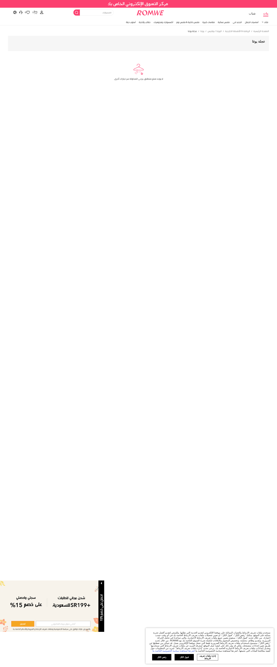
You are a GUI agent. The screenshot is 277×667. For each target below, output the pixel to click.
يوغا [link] (202, 31)
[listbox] (41, 12)
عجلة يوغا (258, 41)
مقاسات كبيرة (208, 22)
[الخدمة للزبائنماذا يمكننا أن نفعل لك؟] (21, 12)
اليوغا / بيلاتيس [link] (215, 31)
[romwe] (150, 12)
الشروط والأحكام (27, 629)
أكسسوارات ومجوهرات (163, 22)
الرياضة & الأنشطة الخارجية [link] (237, 31)
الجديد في (237, 22)
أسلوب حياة (131, 22)
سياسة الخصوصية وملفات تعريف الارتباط (52, 629)
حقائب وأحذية (144, 22)
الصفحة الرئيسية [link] (261, 31)
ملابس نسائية (224, 22)
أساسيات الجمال (251, 22)
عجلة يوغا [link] (192, 31)
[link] (138, 4)
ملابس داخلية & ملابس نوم (187, 22)
